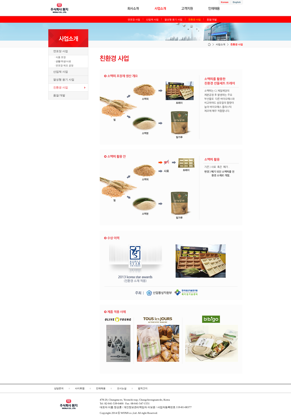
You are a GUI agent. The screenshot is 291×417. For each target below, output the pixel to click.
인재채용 (101, 388)
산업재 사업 (152, 19)
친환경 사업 (194, 19)
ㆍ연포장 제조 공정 (63, 65)
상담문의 (59, 388)
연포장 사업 (134, 19)
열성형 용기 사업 (173, 19)
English (237, 2)
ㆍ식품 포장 (59, 57)
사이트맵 (80, 388)
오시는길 (121, 388)
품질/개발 (212, 19)
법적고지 (142, 388)
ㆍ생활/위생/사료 (62, 61)
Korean (224, 2)
